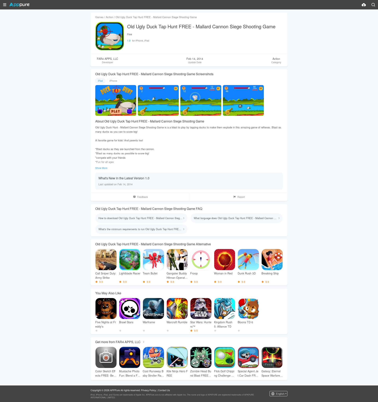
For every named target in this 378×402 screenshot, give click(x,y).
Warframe (149, 322)
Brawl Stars (126, 322)
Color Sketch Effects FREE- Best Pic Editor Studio (105, 373)
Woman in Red (223, 273)
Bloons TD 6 (245, 322)
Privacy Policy (148, 390)
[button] (4, 4)
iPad (100, 80)
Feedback (142, 196)
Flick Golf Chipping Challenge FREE (224, 373)
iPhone (113, 80)
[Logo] (19, 5)
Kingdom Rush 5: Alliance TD (223, 324)
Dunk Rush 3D (247, 273)
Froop (194, 273)
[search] (373, 4)
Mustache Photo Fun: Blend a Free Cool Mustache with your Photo (129, 373)
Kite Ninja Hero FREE (177, 373)
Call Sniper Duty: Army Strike (105, 275)
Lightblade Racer (129, 273)
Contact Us (164, 390)
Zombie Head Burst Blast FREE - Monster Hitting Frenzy (200, 373)
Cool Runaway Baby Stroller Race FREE (153, 373)
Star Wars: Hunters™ (200, 324)
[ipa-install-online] (364, 4)
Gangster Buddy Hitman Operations (177, 275)
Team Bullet (150, 273)
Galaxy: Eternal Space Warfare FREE (272, 373)
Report (241, 196)
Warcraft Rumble (177, 322)
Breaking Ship (270, 273)
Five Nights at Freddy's (105, 324)
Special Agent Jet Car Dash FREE (248, 373)
